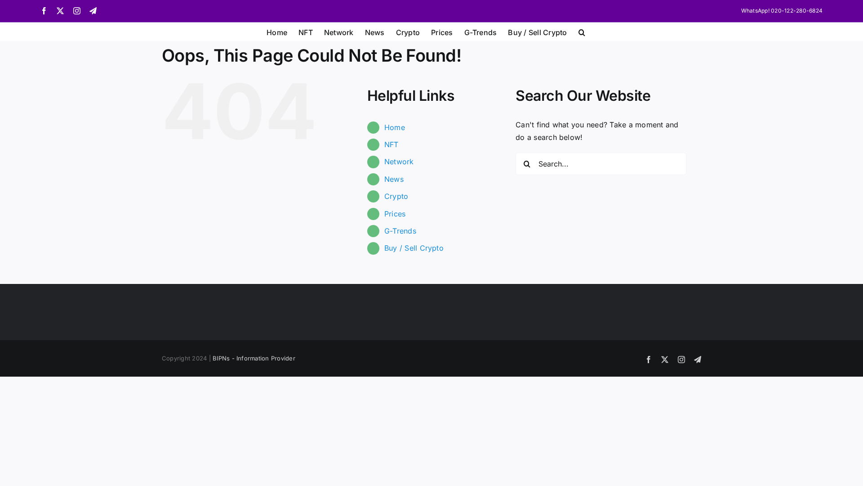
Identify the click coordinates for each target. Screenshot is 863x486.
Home (394, 127)
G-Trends (400, 230)
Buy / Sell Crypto (414, 247)
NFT (391, 144)
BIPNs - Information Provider (254, 358)
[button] (581, 31)
